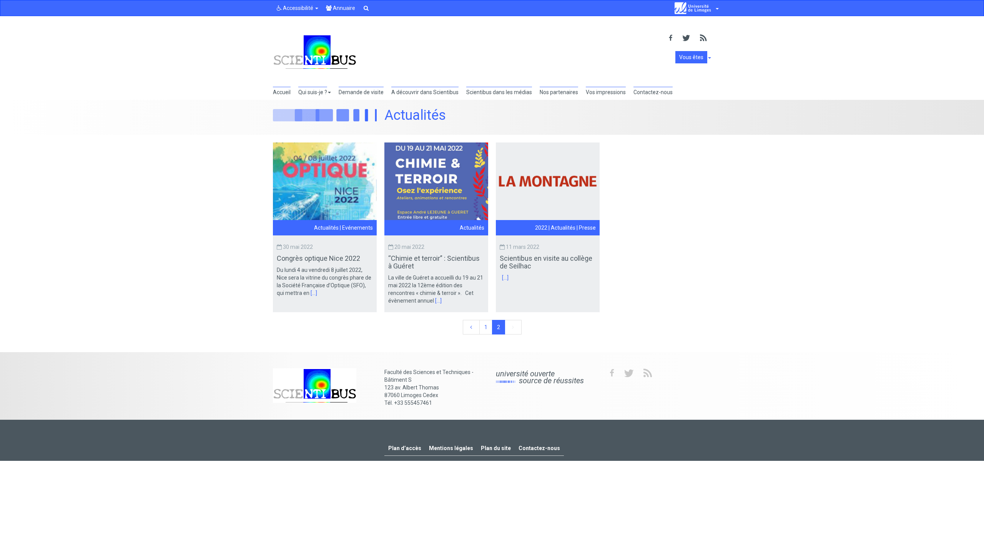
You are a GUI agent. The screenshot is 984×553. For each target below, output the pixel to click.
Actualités (326, 228)
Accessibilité (298, 8)
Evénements (357, 228)
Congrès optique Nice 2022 (319, 258)
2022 (541, 228)
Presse (587, 228)
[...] (314, 293)
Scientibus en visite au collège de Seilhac (546, 262)
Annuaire (343, 8)
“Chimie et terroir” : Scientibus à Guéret (434, 262)
